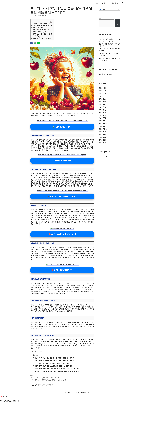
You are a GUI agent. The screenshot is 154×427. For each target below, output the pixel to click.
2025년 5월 (102, 110)
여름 (41, 377)
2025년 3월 (102, 115)
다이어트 (37, 377)
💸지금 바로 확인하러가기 (62, 127)
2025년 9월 (102, 104)
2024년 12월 (103, 123)
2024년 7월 (102, 137)
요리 (49, 377)
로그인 (45, 385)
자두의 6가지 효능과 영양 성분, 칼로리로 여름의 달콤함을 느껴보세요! (55, 358)
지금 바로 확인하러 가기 (62, 161)
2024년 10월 (103, 129)
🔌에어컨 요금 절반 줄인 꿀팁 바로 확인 (62, 196)
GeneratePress (84, 392)
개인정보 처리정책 (114, 3)
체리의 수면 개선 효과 (39, 27)
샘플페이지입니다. (101, 3)
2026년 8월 (102, 88)
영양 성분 (45, 377)
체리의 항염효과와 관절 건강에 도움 (42, 25)
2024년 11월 (103, 126)
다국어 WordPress (6, 401)
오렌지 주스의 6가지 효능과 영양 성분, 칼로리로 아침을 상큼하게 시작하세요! (57, 368)
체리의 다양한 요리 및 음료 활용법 (42, 38)
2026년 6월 (102, 93)
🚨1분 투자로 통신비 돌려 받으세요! (62, 234)
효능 (59, 377)
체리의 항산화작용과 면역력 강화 (41, 23)
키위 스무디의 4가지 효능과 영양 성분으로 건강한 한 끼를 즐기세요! (49, 379)
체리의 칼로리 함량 (38, 36)
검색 (100, 18)
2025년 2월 (102, 118)
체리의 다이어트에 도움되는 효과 (42, 29)
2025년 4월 (102, 112)
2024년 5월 (102, 142)
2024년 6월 (102, 140)
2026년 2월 (102, 99)
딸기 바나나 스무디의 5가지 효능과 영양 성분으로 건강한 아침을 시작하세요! (57, 371)
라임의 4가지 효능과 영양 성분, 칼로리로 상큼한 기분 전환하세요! (53, 366)
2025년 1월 (102, 121)
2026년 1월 (102, 101)
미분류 (34, 375)
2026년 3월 (102, 96)
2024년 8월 (102, 134)
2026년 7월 (102, 90)
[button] (123, 3)
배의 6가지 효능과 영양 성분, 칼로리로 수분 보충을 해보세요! (52, 363)
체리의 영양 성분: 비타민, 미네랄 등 (42, 34)
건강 (33, 377)
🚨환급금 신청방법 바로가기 (62, 270)
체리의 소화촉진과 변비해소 (40, 32)
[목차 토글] (50, 21)
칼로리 (55, 377)
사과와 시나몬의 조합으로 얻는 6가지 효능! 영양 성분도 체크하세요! (49, 381)
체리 (52, 377)
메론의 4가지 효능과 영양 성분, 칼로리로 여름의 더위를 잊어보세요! (54, 360)
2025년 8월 (102, 107)
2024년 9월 (102, 132)
